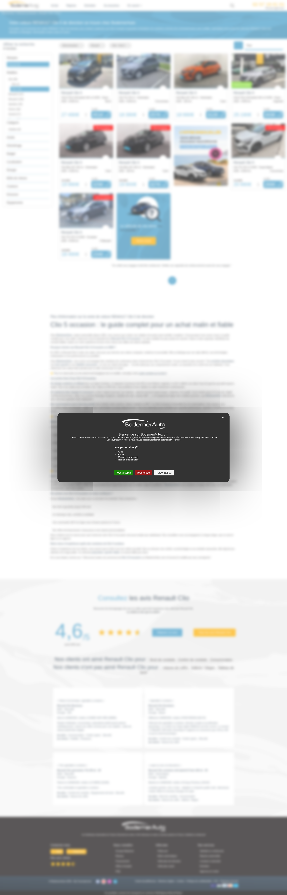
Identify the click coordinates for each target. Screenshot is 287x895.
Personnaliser (164, 472)
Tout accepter (124, 472)
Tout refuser (144, 472)
